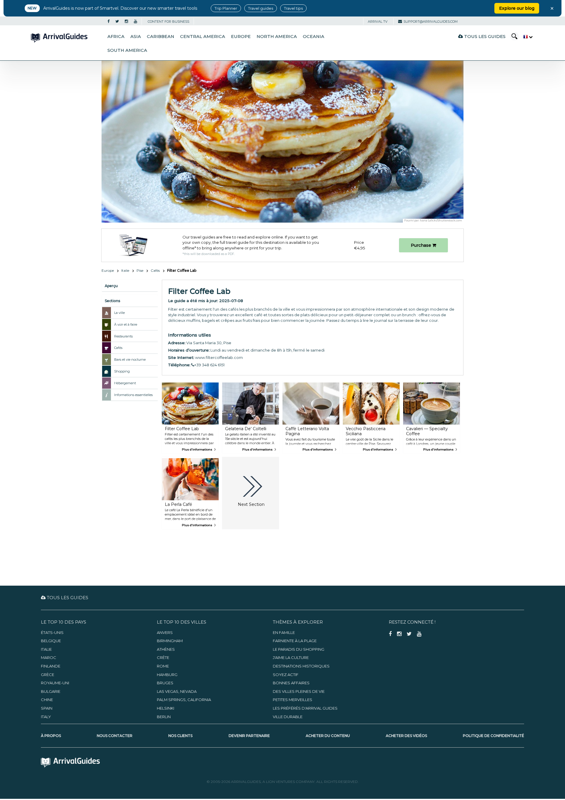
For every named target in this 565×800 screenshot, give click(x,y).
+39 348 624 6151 (209, 364)
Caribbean (160, 36)
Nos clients (180, 735)
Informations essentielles (133, 395)
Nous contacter (114, 735)
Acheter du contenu (328, 735)
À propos (51, 735)
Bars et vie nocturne (130, 359)
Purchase (421, 245)
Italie (125, 270)
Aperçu (111, 286)
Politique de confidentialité (493, 735)
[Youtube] (135, 21)
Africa (115, 36)
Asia (135, 36)
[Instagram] (126, 21)
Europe (241, 36)
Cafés (155, 270)
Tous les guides (484, 36)
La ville (119, 313)
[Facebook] (108, 21)
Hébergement (125, 383)
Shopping (122, 371)
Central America (202, 36)
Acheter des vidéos (406, 735)
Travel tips (293, 8)
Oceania (313, 36)
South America (127, 50)
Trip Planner (226, 8)
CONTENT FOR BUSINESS (168, 21)
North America (277, 36)
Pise (140, 270)
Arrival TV (378, 21)
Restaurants (123, 336)
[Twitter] (117, 21)
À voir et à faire (125, 324)
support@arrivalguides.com (430, 21)
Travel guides (260, 8)
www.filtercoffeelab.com (219, 357)
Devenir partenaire (249, 735)
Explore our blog (516, 8)
